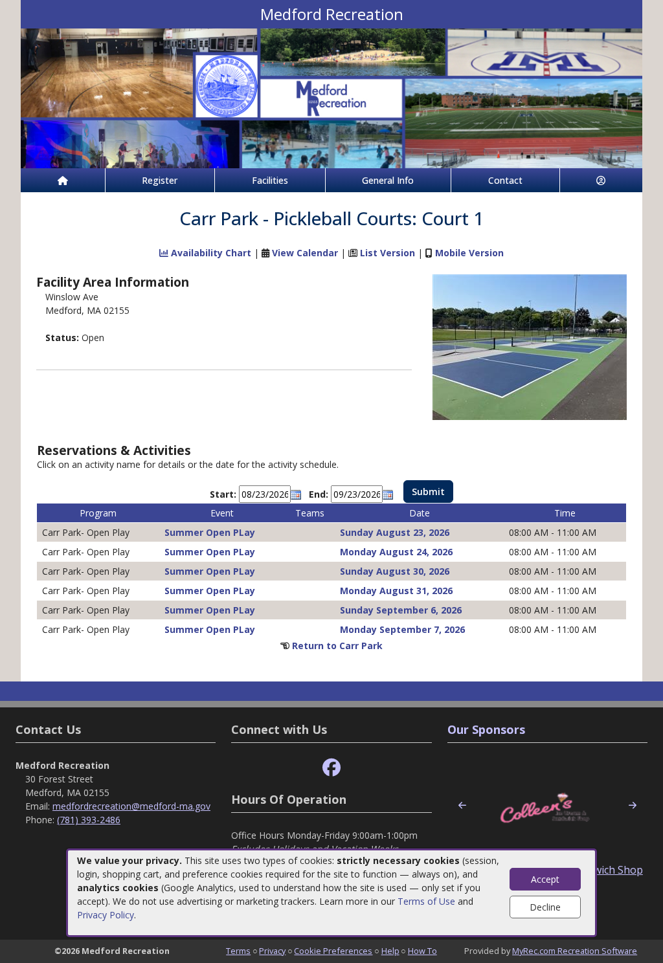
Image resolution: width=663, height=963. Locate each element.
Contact (505, 180)
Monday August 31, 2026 (396, 590)
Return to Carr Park (337, 645)
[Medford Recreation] (331, 97)
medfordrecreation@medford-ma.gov (131, 806)
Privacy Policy (105, 915)
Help (390, 951)
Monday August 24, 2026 (396, 552)
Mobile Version (469, 253)
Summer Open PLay (209, 532)
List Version (387, 253)
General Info (388, 180)
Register (159, 180)
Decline (545, 907)
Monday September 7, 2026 (402, 629)
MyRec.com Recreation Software (574, 951)
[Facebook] (331, 767)
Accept (545, 879)
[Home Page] (63, 180)
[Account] (601, 180)
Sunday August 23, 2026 (394, 532)
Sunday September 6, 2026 (401, 610)
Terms (238, 951)
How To (422, 951)
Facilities (270, 180)
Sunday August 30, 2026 (394, 571)
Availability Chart (209, 253)
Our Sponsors (486, 729)
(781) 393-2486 (88, 820)
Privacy (272, 951)
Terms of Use (426, 901)
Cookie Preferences (333, 951)
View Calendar (305, 253)
